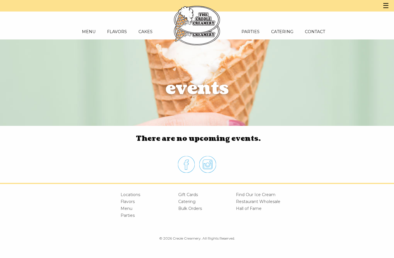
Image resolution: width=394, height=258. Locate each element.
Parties (128, 215)
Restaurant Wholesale (258, 201)
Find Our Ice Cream (255, 194)
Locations (130, 194)
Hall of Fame (249, 208)
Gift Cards (188, 194)
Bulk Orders (190, 208)
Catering (187, 201)
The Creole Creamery (197, 20)
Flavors (128, 201)
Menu (126, 208)
